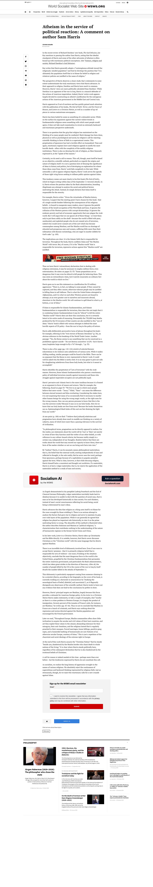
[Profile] (127, 3)
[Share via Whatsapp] (25, 66)
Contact (118, 2)
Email (52, 687)
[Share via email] (25, 75)
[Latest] (30, 13)
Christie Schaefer (47, 44)
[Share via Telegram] (25, 70)
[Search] (127, 13)
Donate (105, 16)
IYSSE (79, 16)
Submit (76, 706)
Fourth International (52, 16)
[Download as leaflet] (25, 80)
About (123, 2)
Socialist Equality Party (68, 16)
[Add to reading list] (25, 84)
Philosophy (46, 731)
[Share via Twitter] (25, 61)
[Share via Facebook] (25, 56)
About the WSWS (87, 16)
